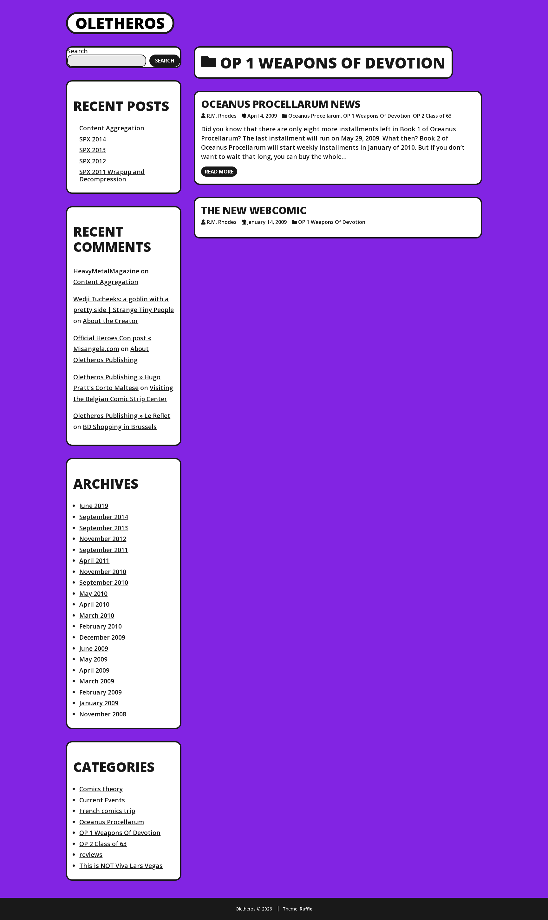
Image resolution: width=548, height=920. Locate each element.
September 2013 (103, 528)
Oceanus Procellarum (111, 822)
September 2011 (103, 549)
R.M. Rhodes (222, 115)
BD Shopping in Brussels (120, 426)
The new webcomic (253, 210)
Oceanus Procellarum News (281, 104)
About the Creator (110, 320)
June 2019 (93, 505)
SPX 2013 (92, 150)
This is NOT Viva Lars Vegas (121, 865)
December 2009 (102, 637)
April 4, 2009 (262, 115)
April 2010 (94, 604)
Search (77, 51)
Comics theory (101, 789)
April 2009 (94, 670)
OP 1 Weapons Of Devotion (119, 832)
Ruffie (306, 909)
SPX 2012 (92, 161)
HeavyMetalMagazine (106, 271)
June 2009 (93, 648)
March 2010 (96, 615)
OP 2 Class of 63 (103, 843)
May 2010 (93, 593)
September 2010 (103, 582)
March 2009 (96, 681)
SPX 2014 (92, 139)
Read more (219, 171)
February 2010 (100, 626)
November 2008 (102, 714)
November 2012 (102, 538)
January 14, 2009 (267, 222)
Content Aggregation (111, 128)
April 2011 (94, 560)
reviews (90, 854)
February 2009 (100, 692)
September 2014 (103, 516)
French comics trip (107, 810)
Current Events (102, 800)
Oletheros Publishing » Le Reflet (121, 415)
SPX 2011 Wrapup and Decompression (112, 175)
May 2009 (93, 659)
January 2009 (98, 703)
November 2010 (102, 571)
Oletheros (120, 23)
